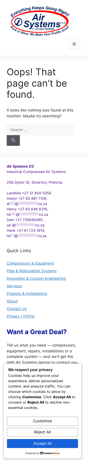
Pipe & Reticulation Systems (32, 271)
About (12, 301)
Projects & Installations (27, 293)
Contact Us (17, 309)
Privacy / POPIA (21, 316)
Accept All (42, 443)
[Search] (13, 140)
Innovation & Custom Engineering (36, 278)
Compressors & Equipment (30, 263)
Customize (42, 421)
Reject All (42, 432)
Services (14, 286)
